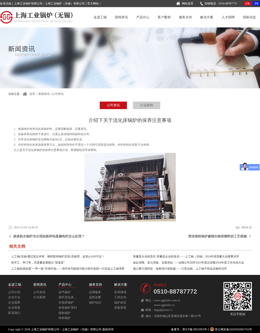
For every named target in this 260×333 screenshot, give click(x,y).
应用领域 (120, 292)
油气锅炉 (64, 292)
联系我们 (14, 313)
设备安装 (120, 307)
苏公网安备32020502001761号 (233, 329)
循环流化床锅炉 (69, 297)
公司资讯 (58, 93)
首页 (32, 93)
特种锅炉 (64, 318)
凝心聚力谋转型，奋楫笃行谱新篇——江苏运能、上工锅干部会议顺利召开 (180, 268)
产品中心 (142, 17)
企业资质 (14, 307)
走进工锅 (100, 17)
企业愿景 (14, 302)
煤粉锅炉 (64, 313)
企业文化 (14, 297)
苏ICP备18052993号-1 (195, 329)
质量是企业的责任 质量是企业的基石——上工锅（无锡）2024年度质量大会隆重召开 (186, 256)
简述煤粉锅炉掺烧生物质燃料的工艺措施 (217, 236)
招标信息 (249, 17)
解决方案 (206, 17)
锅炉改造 (120, 302)
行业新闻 (146, 105)
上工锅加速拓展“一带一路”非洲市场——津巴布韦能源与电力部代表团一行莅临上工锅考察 (68, 268)
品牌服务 (95, 292)
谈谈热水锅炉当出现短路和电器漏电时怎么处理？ (49, 236)
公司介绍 (14, 292)
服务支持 (185, 17)
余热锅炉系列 (67, 307)
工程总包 (120, 297)
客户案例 (164, 17)
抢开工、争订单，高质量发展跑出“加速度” (38, 262)
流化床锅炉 (31, 139)
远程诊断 (95, 297)
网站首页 (187, 3)
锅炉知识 (95, 302)
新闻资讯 (121, 17)
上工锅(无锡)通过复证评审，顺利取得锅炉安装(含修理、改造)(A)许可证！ (58, 256)
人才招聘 (228, 17)
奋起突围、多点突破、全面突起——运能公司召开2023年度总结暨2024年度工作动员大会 (188, 262)
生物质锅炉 (66, 302)
